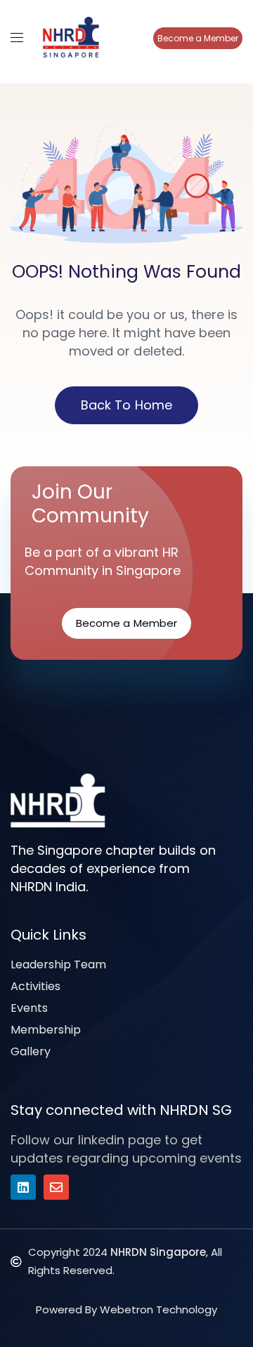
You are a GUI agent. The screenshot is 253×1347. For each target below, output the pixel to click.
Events (29, 1008)
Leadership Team (58, 964)
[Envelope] (56, 1187)
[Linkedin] (23, 1187)
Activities (35, 986)
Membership (46, 1030)
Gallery (31, 1051)
